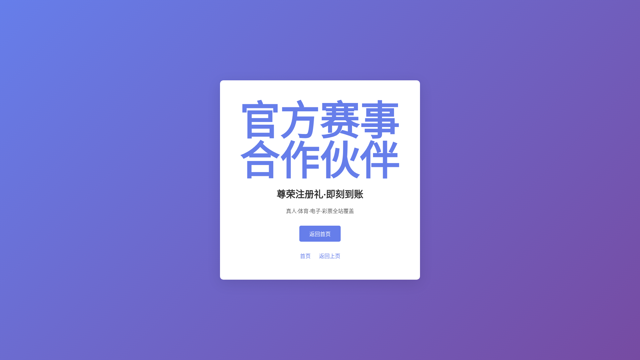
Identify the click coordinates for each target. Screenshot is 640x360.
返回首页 (320, 234)
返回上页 (329, 256)
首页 (305, 256)
